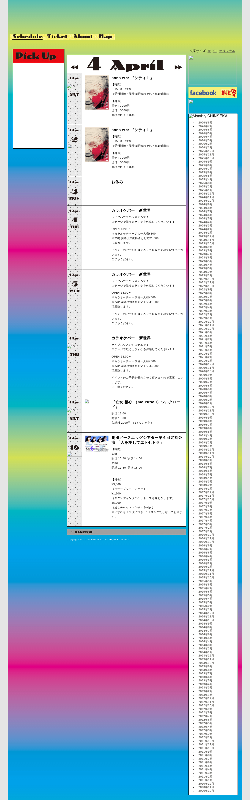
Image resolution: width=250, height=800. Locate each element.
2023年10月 (206, 243)
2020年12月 (206, 364)
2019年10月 (206, 413)
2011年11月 (206, 744)
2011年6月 (205, 762)
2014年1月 (205, 652)
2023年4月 (205, 264)
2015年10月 (206, 577)
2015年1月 (205, 609)
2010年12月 (206, 783)
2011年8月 (205, 755)
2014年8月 (205, 627)
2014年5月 (205, 637)
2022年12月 (206, 278)
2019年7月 (205, 424)
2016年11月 (206, 538)
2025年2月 (205, 186)
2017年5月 (205, 516)
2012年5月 (205, 723)
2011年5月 (205, 765)
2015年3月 (205, 602)
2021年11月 (206, 325)
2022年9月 (205, 289)
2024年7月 (205, 211)
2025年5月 (205, 175)
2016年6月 (205, 552)
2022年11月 (206, 282)
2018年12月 (206, 449)
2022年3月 (205, 310)
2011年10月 (206, 748)
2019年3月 (205, 438)
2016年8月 (205, 545)
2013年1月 (205, 694)
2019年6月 (205, 428)
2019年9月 (205, 417)
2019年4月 (205, 435)
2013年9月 (205, 666)
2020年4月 (205, 392)
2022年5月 (205, 303)
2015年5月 (205, 595)
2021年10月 (206, 328)
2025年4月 (205, 179)
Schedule (27, 37)
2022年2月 (205, 314)
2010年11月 (206, 787)
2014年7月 (205, 630)
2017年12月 (206, 492)
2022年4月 (205, 307)
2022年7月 (205, 296)
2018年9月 (205, 460)
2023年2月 (205, 271)
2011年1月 (205, 780)
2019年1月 (205, 445)
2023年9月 (205, 247)
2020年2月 (205, 399)
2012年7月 (205, 716)
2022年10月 (206, 286)
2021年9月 (205, 332)
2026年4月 (205, 136)
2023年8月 (205, 250)
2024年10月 (206, 200)
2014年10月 (206, 620)
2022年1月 (205, 318)
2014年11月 (206, 616)
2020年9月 (205, 374)
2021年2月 (205, 357)
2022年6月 (205, 300)
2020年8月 (205, 378)
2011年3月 (205, 772)
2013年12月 (206, 655)
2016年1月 (205, 566)
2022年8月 (205, 293)
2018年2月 (205, 484)
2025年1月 (205, 190)
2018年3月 (205, 481)
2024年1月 (205, 232)
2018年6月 (205, 470)
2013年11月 (206, 659)
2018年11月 (206, 452)
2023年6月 (205, 257)
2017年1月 (205, 531)
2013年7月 (205, 673)
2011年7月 (205, 758)
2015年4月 (205, 598)
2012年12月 (206, 698)
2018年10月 (206, 456)
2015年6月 (205, 591)
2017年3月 (205, 524)
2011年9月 (205, 751)
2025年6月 (205, 172)
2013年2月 (205, 691)
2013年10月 (206, 662)
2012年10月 (206, 705)
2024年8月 (205, 207)
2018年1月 (205, 488)
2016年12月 (206, 534)
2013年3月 (205, 687)
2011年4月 (205, 769)
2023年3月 (205, 268)
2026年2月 (205, 143)
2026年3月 (205, 140)
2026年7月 (205, 126)
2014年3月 (205, 645)
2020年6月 (205, 385)
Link (124, 37)
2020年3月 (205, 396)
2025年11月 (206, 154)
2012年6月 (205, 719)
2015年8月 (205, 584)
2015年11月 (206, 573)
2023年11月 (206, 239)
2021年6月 (205, 342)
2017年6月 (205, 513)
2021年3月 (205, 353)
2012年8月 (205, 712)
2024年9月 (205, 204)
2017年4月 (205, 520)
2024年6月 (205, 215)
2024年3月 (205, 225)
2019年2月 (205, 442)
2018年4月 (205, 477)
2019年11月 (206, 410)
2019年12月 (206, 406)
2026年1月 (205, 147)
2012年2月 (205, 733)
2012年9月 (205, 709)
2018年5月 (205, 474)
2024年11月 (206, 197)
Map (105, 37)
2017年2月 (205, 527)
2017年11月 (206, 495)
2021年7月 (205, 339)
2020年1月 (205, 403)
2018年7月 (205, 467)
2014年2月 (205, 648)
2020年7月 (205, 381)
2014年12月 (206, 613)
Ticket (58, 37)
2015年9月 (205, 581)
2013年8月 (205, 669)
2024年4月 (205, 222)
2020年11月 (206, 367)
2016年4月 (205, 556)
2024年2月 (205, 229)
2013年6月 (205, 677)
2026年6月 (205, 129)
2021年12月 (206, 321)
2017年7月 (205, 509)
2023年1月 (205, 275)
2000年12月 (206, 790)
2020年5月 (205, 389)
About (83, 37)
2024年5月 (205, 218)
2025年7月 (205, 168)
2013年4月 (205, 684)
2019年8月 (205, 421)
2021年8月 (205, 335)
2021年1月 (205, 360)
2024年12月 (206, 193)
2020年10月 (206, 371)
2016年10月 (206, 541)
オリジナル (227, 51)
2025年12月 (206, 151)
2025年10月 (206, 158)
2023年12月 (206, 236)
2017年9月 (205, 502)
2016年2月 (205, 563)
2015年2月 (205, 606)
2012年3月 (205, 730)
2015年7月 (205, 588)
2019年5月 (205, 431)
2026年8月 (205, 122)
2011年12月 (206, 740)
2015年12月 (206, 570)
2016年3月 (205, 559)
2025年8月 (205, 165)
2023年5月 (205, 261)
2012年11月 (206, 701)
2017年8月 (205, 506)
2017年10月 (206, 499)
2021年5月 (205, 346)
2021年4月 (205, 350)
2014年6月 (205, 634)
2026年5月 (205, 133)
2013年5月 (205, 680)
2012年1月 (205, 737)
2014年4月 (205, 641)
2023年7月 (205, 254)
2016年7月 (205, 549)
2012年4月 (205, 726)
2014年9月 (205, 623)
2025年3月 (205, 183)
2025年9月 (205, 161)
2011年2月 (205, 776)
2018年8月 (205, 463)
